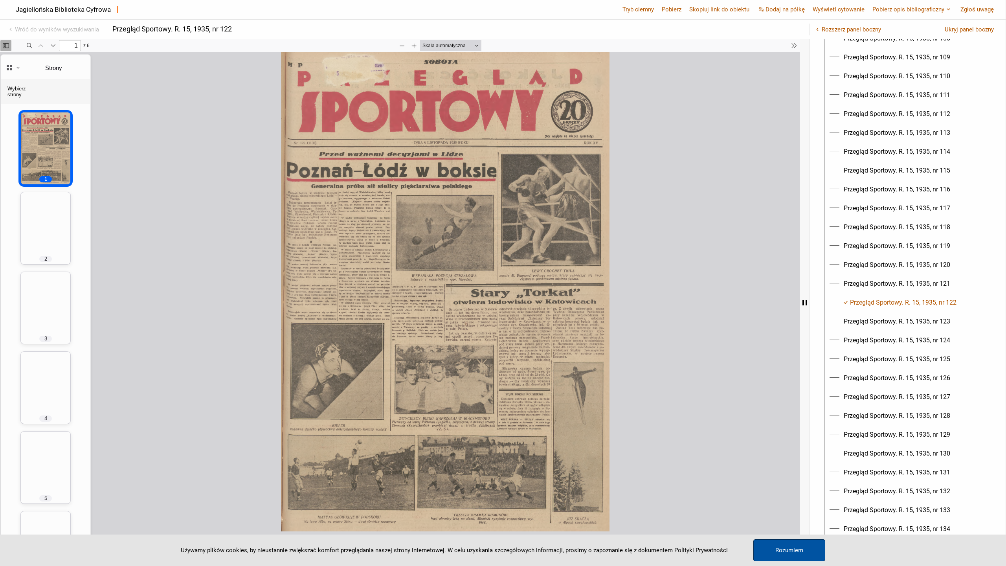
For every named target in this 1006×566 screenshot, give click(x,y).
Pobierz (671, 9)
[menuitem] (896, 57)
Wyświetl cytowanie (839, 9)
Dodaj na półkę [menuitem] (785, 9)
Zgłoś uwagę (977, 9)
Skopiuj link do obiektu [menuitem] (719, 9)
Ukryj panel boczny (969, 29)
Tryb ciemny (638, 9)
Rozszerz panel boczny (851, 29)
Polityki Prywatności (701, 550)
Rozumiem (789, 550)
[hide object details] (805, 302)
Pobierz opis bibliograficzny (908, 9)
